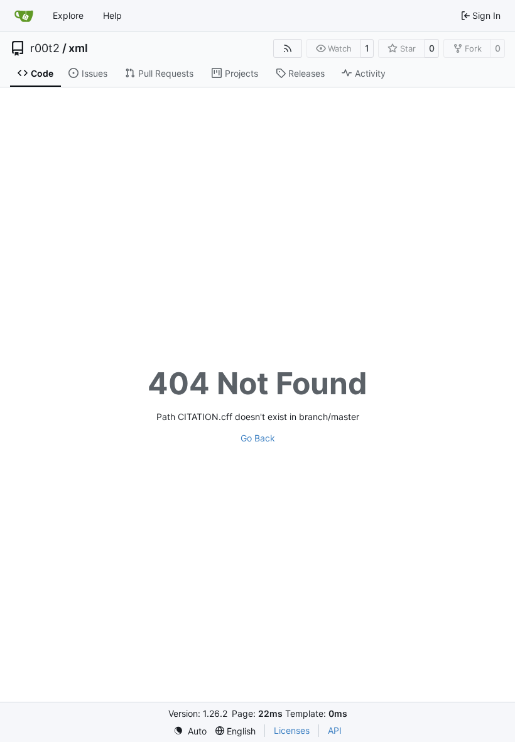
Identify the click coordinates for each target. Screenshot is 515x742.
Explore (68, 15)
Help (112, 15)
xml (78, 48)
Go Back (258, 438)
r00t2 (45, 48)
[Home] (23, 15)
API (335, 730)
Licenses (292, 730)
